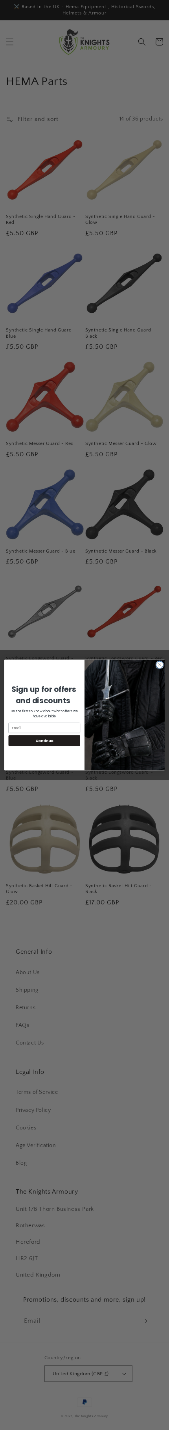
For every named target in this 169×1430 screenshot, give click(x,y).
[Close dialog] (159, 664)
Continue (44, 740)
